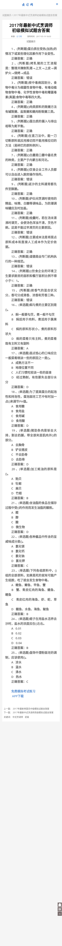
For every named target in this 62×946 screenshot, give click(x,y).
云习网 (19, 36)
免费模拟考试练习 (22, 691)
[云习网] (27, 5)
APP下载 (17, 696)
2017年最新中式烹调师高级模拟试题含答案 (33, 712)
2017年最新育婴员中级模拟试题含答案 (31, 708)
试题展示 (6, 15)
